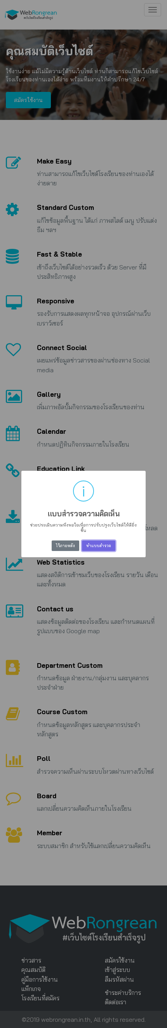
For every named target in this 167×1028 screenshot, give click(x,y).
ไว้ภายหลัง (65, 545)
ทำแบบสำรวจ (98, 545)
